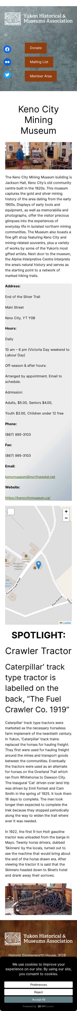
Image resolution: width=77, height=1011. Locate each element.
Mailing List (39, 62)
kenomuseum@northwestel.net (30, 477)
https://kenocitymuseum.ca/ (27, 498)
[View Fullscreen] (11, 511)
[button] (38, 565)
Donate (36, 48)
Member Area (41, 76)
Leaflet (66, 623)
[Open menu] (6, 35)
